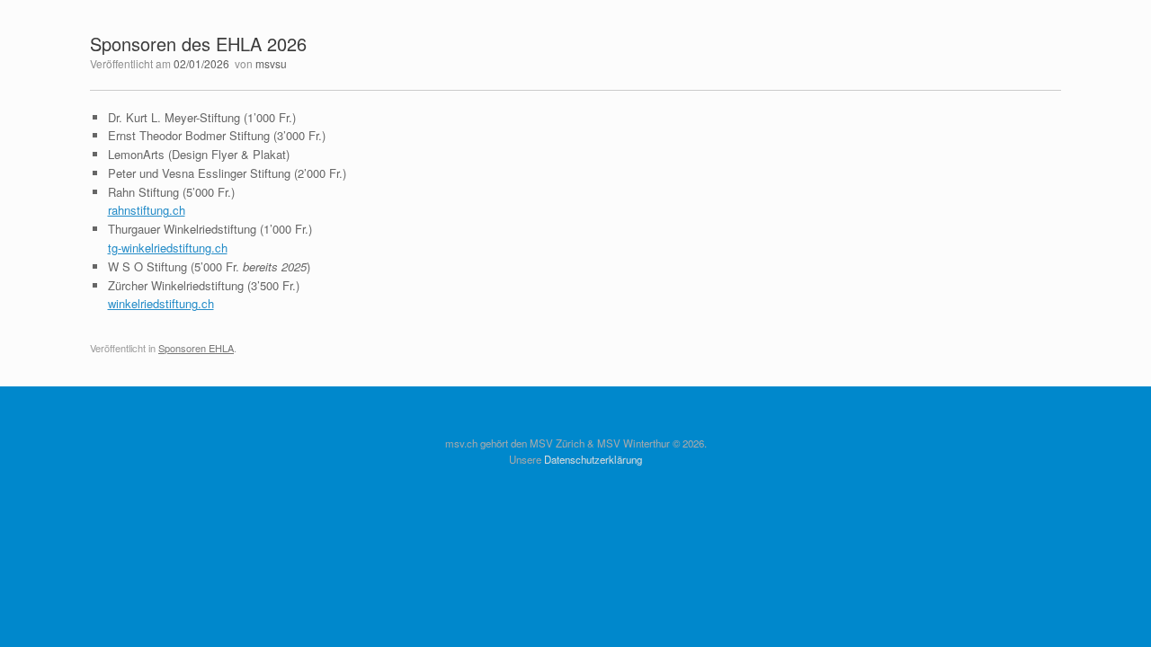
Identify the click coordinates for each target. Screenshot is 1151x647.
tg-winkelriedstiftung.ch (168, 247)
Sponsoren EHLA (196, 348)
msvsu (271, 63)
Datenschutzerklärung (593, 459)
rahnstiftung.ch (146, 209)
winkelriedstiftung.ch (161, 303)
